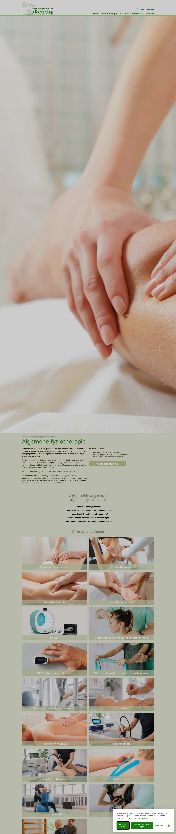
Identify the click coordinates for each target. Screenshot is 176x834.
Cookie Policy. (142, 818)
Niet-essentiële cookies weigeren (142, 825)
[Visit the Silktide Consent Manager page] (168, 825)
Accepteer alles (123, 825)
